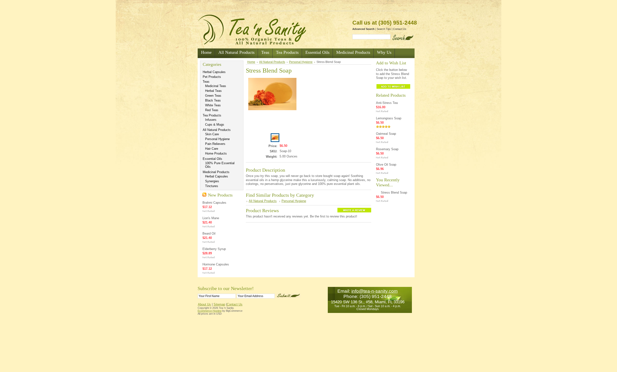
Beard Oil (208, 233)
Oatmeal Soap (386, 133)
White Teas (213, 105)
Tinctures (211, 186)
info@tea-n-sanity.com (374, 291)
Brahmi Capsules (214, 202)
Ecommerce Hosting (209, 310)
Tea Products (212, 115)
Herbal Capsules (214, 72)
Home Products (216, 153)
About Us (204, 304)
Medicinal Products (216, 172)
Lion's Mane (210, 218)
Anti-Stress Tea (387, 103)
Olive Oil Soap (386, 164)
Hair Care (211, 148)
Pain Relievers (215, 144)
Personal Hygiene (217, 139)
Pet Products (212, 77)
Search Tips (384, 28)
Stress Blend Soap (394, 192)
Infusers (210, 120)
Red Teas (211, 110)
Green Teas (213, 95)
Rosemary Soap (387, 149)
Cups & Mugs (214, 124)
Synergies (212, 181)
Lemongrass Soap (388, 118)
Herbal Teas (213, 91)
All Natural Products (217, 130)
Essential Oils (212, 159)
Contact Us (399, 28)
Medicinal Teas (215, 86)
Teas (206, 81)
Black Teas (213, 100)
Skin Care (212, 134)
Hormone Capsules (215, 264)
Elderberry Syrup (214, 249)
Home (251, 62)
